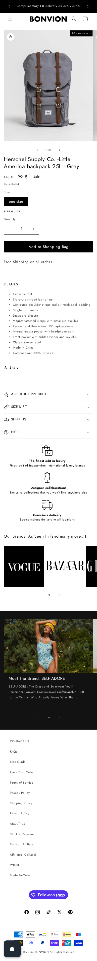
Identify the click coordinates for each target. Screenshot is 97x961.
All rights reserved (62, 952)
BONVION (42, 952)
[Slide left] (37, 150)
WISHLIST (17, 865)
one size (16, 201)
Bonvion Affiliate (21, 844)
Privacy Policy (20, 793)
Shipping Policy (21, 803)
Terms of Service (21, 782)
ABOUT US (17, 824)
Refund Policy (19, 813)
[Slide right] (59, 150)
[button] (9, 18)
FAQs (13, 751)
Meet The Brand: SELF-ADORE (37, 678)
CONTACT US (19, 741)
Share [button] (14, 367)
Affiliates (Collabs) (23, 854)
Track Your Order (22, 772)
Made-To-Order (20, 875)
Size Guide (18, 762)
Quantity (10, 219)
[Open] (12, 948)
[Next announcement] (87, 6)
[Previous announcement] (9, 6)
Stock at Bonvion (22, 834)
